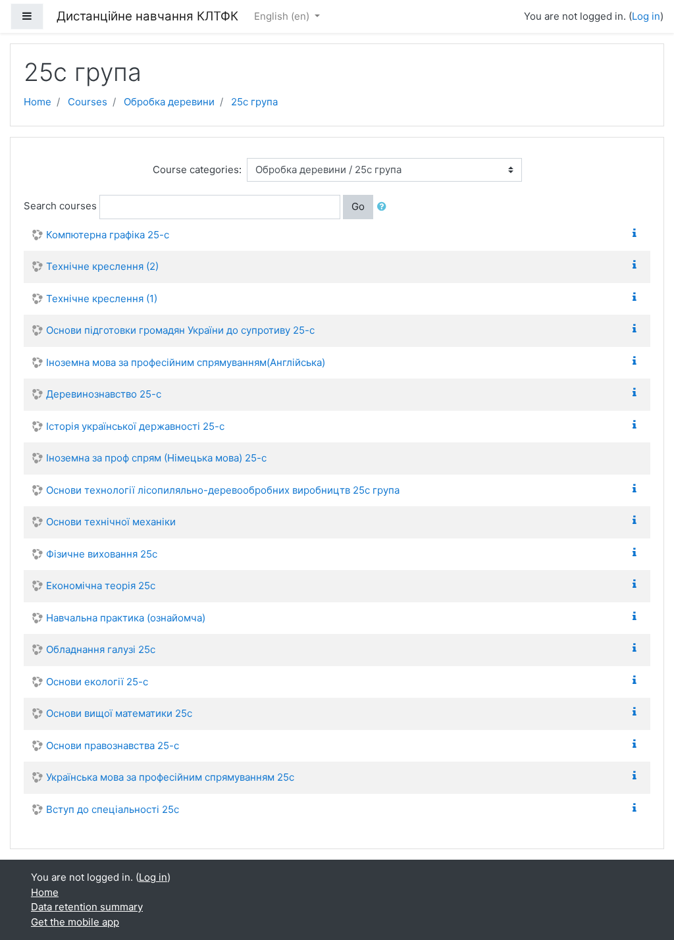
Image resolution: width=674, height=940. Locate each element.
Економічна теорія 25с (100, 585)
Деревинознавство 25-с (103, 394)
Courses (87, 101)
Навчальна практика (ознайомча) (125, 618)
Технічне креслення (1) (101, 298)
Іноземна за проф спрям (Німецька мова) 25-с (156, 458)
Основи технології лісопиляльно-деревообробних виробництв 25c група (223, 490)
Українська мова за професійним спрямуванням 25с (170, 777)
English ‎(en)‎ (283, 16)
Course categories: (197, 169)
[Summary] (637, 233)
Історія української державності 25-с (135, 426)
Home (37, 101)
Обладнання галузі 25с (100, 649)
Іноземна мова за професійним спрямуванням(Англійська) (185, 362)
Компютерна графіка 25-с (107, 234)
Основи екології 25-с (97, 681)
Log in (646, 16)
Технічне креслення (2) (102, 266)
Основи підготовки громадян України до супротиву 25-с (180, 330)
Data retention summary (87, 907)
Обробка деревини (169, 101)
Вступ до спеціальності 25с (112, 809)
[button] (384, 207)
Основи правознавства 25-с (112, 745)
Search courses (60, 205)
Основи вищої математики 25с (119, 713)
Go (358, 206)
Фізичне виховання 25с (101, 554)
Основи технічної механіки (111, 521)
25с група (254, 101)
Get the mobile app (75, 922)
